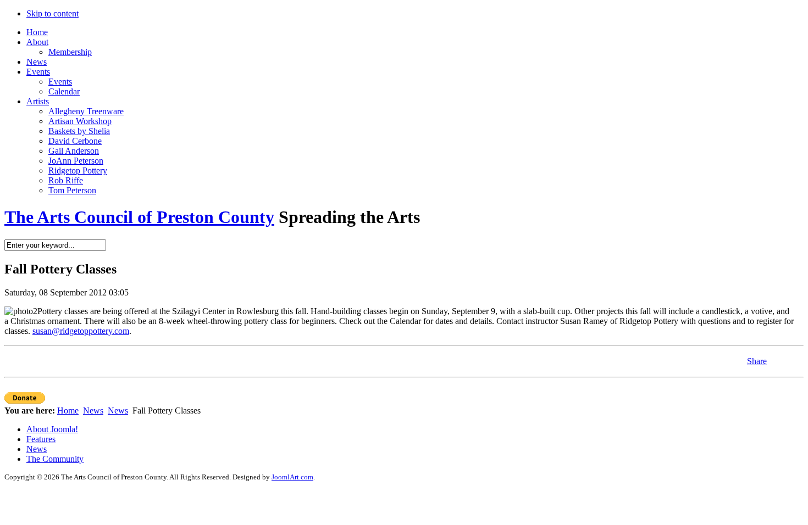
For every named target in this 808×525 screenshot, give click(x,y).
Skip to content (52, 13)
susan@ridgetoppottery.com (80, 331)
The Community (55, 458)
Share (757, 361)
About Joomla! (52, 429)
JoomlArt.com (292, 477)
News (93, 410)
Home (68, 410)
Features (41, 439)
